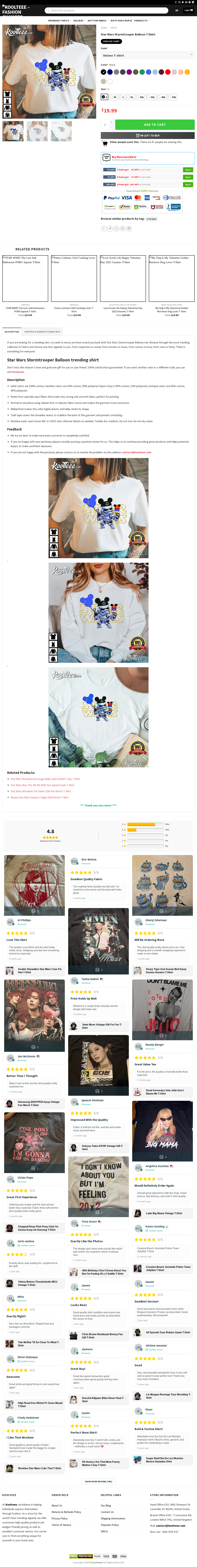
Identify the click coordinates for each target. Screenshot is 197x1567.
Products (140, 20)
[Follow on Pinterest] (190, 2)
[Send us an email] (186, 2)
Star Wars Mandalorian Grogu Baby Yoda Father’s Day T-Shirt (45, 779)
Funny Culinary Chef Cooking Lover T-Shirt (74, 309)
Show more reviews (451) (98, 1481)
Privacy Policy (59, 1518)
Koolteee (18, 372)
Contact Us (107, 1512)
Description (12, 331)
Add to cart (155, 125)
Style (104, 48)
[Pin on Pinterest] (123, 229)
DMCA (104, 1531)
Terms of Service (61, 1525)
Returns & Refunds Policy (66, 1512)
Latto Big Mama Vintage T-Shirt (164, 1213)
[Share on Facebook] (104, 229)
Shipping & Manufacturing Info (42, 331)
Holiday (78, 20)
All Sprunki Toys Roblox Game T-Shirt (168, 1332)
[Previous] (8, 71)
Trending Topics (58, 20)
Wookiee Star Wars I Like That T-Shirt (39, 1468)
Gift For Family (97, 20)
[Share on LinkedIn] (129, 229)
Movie (114, 27)
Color (104, 64)
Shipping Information (113, 1518)
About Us (57, 1505)
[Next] (90, 71)
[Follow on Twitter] (183, 2)
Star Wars (152, 219)
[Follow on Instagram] (179, 2)
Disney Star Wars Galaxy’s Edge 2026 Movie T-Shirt (40, 797)
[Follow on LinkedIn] (193, 2)
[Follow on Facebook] (176, 2)
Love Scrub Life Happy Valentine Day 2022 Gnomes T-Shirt (123, 309)
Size (104, 89)
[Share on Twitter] (110, 229)
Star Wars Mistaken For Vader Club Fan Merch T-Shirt (41, 791)
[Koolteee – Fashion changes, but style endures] (17, 10)
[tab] (11, 332)
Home (104, 27)
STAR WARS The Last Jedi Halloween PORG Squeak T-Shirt (25, 309)
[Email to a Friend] (116, 229)
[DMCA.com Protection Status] (81, 1556)
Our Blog (106, 1505)
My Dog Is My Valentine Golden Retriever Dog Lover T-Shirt (171, 309)
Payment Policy (110, 1525)
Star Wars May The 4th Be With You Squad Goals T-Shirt (42, 785)
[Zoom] (6, 114)
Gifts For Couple (121, 20)
